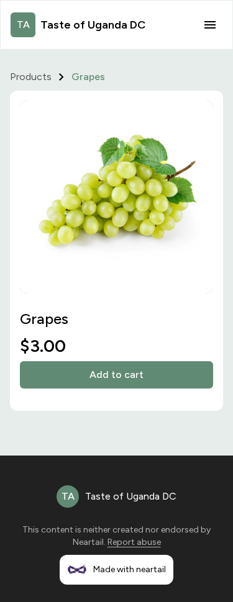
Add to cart (116, 374)
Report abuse (134, 542)
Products (31, 77)
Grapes (88, 77)
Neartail (88, 542)
